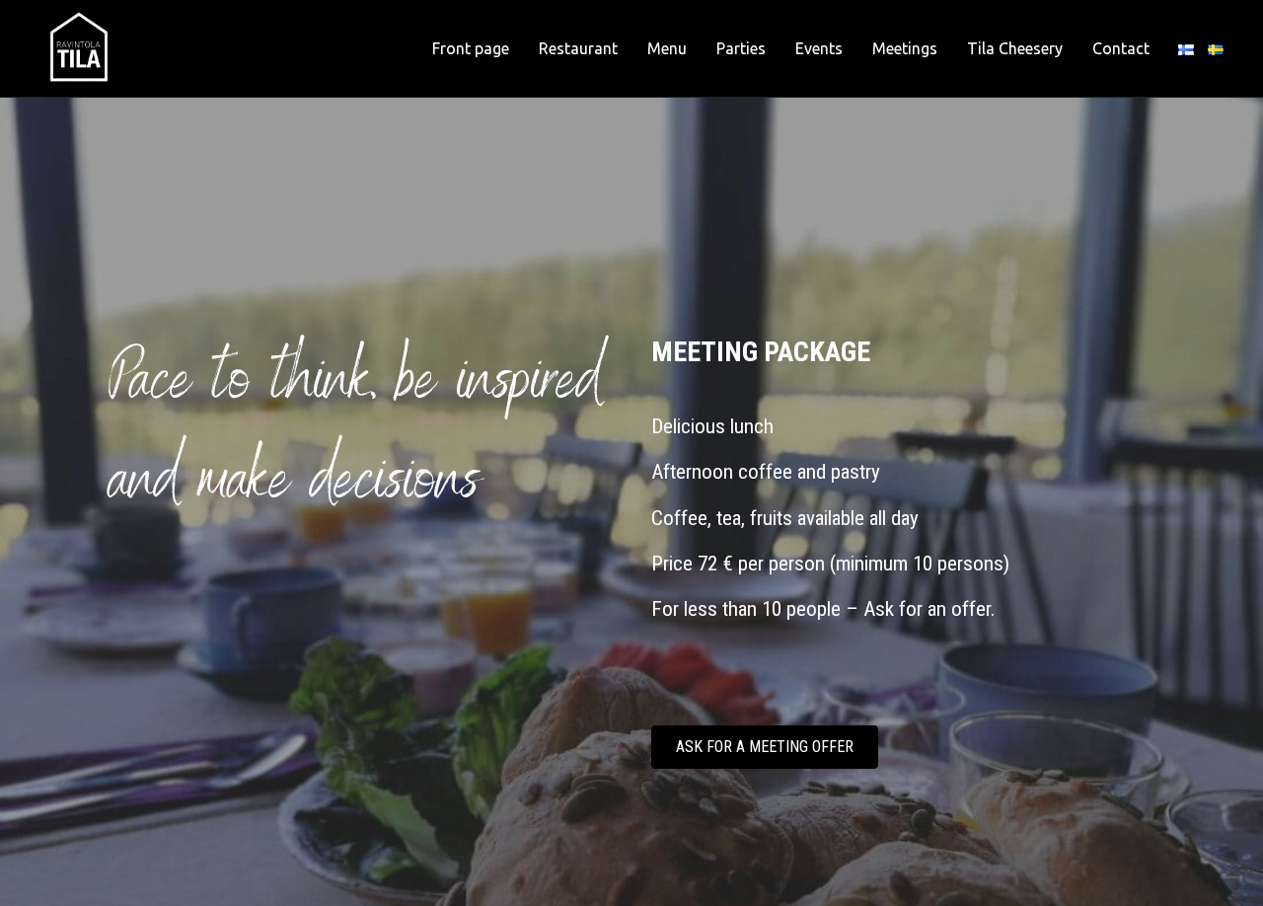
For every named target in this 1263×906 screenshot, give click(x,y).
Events (819, 48)
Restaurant (578, 48)
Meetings (904, 48)
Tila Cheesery (1015, 48)
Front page (470, 48)
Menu (667, 48)
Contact (1121, 48)
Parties (741, 48)
